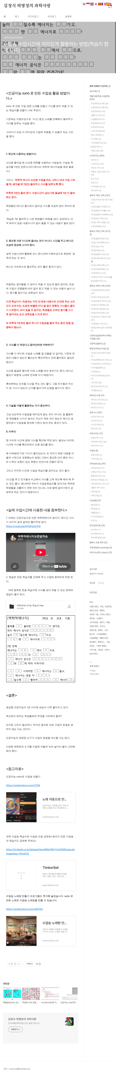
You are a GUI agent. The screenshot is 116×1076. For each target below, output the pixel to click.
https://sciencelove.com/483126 (24, 909)
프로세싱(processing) (101, 547)
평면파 (102, 610)
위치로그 (52, 16)
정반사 (102, 622)
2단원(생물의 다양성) (101, 207)
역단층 (100, 650)
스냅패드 (99, 618)
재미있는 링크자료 (99, 400)
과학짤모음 (96, 390)
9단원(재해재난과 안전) (101, 360)
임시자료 (96, 428)
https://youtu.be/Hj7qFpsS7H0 (23, 526)
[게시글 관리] (19, 964)
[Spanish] (108, 3)
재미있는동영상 (98, 403)
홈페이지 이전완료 (96, 574)
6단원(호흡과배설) (100, 269)
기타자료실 (96, 459)
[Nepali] (112, 3)
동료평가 (93, 642)
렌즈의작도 (94, 654)
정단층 (92, 618)
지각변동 (95, 372)
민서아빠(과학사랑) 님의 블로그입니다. (24, 1023)
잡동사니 (96, 412)
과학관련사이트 (99, 442)
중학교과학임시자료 (99, 348)
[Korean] (84, 3)
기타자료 (96, 382)
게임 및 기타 (97, 168)
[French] (104, 3)
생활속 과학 (98, 488)
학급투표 (108, 606)
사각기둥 (93, 650)
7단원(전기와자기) (100, 277)
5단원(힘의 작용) (99, 218)
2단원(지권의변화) (100, 242)
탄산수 (102, 626)
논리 (106, 630)
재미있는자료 (97, 395)
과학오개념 (96, 495)
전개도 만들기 (105, 614)
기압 (108, 642)
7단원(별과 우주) (99, 324)
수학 (94, 520)
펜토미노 (101, 642)
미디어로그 (33, 16)
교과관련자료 (97, 127)
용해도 (100, 630)
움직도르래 (94, 610)
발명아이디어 (98, 476)
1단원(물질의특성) (100, 238)
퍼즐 (108, 622)
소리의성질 (94, 622)
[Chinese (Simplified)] (100, 3)
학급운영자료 (98, 111)
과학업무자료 (97, 468)
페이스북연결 (97, 135)
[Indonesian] (88, 3)
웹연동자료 (96, 147)
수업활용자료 (98, 119)
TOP (110, 1070)
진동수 (92, 646)
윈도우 (95, 179)
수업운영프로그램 (99, 107)
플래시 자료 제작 (98, 542)
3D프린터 (96, 190)
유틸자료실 (96, 455)
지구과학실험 (97, 516)
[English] (92, 3)
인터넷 (95, 160)
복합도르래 (104, 638)
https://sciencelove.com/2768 (23, 785)
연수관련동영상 (98, 537)
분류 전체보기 (99, 86)
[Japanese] (96, 3)
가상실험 (95, 500)
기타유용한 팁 (98, 186)
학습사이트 (97, 438)
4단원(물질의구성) (100, 254)
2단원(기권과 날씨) (100, 297)
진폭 (101, 606)
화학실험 (95, 509)
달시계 (92, 634)
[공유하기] (15, 964)
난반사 (107, 650)
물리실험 (95, 505)
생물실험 (95, 513)
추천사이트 (96, 433)
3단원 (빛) (97, 246)
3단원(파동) (97, 250)
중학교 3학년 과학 (100, 286)
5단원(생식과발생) (100, 309)
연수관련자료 (97, 525)
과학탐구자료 (98, 472)
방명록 (68, 16)
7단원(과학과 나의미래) (101, 364)
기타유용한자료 (99, 143)
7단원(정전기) (98, 273)
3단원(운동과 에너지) (101, 301)
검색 (103, 6)
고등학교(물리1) (98, 343)
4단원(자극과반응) (100, 305)
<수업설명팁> (101, 634)
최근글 (92, 583)
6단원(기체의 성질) (100, 222)
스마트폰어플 (98, 131)
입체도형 (93, 630)
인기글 (101, 583)
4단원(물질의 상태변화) (102, 214)
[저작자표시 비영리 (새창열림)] (38, 964)
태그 (17, 16)
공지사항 (95, 91)
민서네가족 (97, 417)
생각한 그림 (94, 614)
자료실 (94, 450)
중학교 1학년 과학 (100, 195)
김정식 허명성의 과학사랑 (27, 6)
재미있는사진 (97, 407)
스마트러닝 (97, 155)
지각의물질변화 (98, 368)
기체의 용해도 (101, 646)
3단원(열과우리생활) (101, 210)
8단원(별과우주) (98, 281)
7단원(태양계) (98, 226)
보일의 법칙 (94, 626)
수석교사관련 (97, 425)
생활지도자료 (98, 115)
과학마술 (95, 492)
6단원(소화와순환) (100, 265)
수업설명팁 (94, 638)
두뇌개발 (96, 139)
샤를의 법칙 (94, 606)
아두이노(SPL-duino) (101, 552)
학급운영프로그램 (99, 103)
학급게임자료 (98, 123)
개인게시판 (96, 421)
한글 (94, 183)
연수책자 (95, 530)
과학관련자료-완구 (100, 484)
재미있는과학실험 (99, 480)
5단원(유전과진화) (100, 313)
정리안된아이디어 (99, 386)
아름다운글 (97, 151)
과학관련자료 (98, 464)
